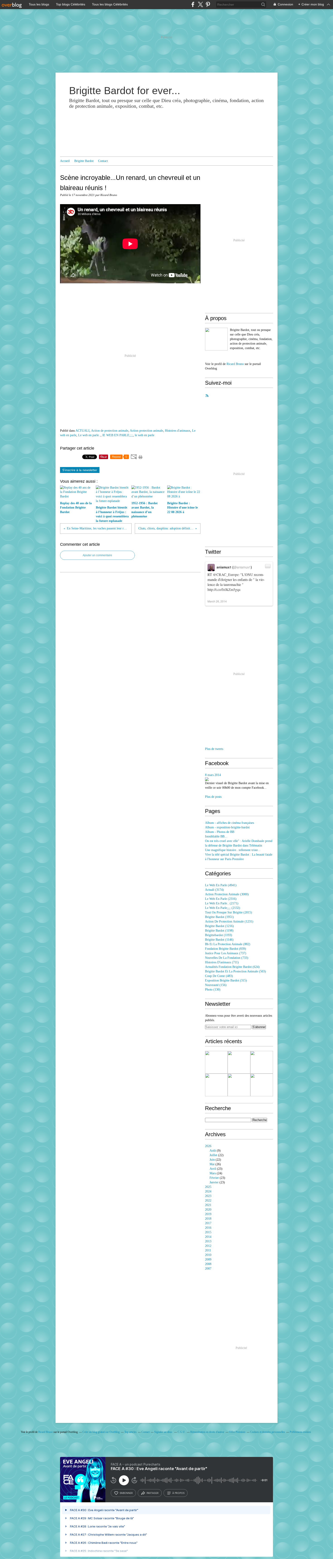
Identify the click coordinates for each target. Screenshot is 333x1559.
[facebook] (193, 4)
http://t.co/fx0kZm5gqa (224, 589)
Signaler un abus (163, 1432)
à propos (178, 1493)
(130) (212, 989)
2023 (208, 1196)
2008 (208, 1264)
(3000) (227, 894)
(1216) (219, 926)
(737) (225, 953)
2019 (208, 1214)
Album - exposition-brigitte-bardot (227, 827)
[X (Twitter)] (200, 4)
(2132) (222, 908)
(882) (227, 944)
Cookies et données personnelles (267, 1432)
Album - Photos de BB (219, 832)
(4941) (220, 885)
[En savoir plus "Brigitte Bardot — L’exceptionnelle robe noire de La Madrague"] (261, 1062)
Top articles (130, 1432)
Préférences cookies (300, 1432)
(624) (232, 967)
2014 (208, 1236)
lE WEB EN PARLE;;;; (117, 435)
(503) (235, 971)
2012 (208, 1246)
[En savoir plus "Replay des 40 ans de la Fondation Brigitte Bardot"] (216, 1062)
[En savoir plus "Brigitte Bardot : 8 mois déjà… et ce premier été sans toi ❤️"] (216, 1085)
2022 (208, 1200)
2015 (208, 1232)
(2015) (228, 912)
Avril (213, 1168)
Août (213, 1150)
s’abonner (126, 1493)
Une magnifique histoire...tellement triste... (233, 850)
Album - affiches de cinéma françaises (229, 823)
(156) (216, 985)
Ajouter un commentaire (97, 555)
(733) (226, 957)
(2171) (221, 903)
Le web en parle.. (89, 435)
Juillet (213, 1155)
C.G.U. (182, 1432)
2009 (208, 1259)
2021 (208, 1205)
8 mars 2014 (213, 775)
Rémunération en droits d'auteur (207, 1432)
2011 (208, 1250)
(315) (226, 980)
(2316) (220, 899)
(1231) (229, 921)
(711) (222, 962)
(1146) (219, 939)
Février (214, 1178)
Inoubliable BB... (216, 836)
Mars (213, 1173)
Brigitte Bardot (84, 161)
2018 (208, 1218)
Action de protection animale (109, 430)
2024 (208, 1191)
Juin (212, 1159)
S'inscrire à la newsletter (79, 470)
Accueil (65, 161)
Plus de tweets (214, 749)
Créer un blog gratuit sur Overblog (101, 1432)
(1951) (219, 917)
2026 (208, 1146)
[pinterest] (208, 4)
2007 (208, 1268)
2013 (208, 1241)
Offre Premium (237, 1432)
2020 (208, 1209)
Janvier (214, 1182)
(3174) (214, 889)
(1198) (219, 930)
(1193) (218, 935)
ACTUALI (82, 430)
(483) (219, 976)
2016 (208, 1227)
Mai (212, 1164)
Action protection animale (146, 430)
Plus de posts (213, 796)
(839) (225, 948)
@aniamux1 (242, 567)
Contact (103, 161)
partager (153, 1493)
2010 (208, 1255)
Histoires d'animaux (177, 430)
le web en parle (144, 435)
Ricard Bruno (235, 364)
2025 (208, 1187)
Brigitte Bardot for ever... (124, 90)
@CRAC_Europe (226, 574)
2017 (208, 1223)
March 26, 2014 (217, 601)
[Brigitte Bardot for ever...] (216, 339)
